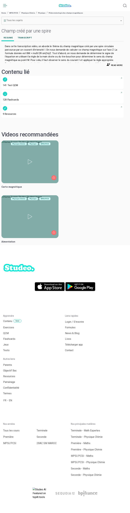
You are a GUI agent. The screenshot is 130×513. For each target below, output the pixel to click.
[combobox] (62, 21)
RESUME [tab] (8, 37)
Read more (117, 65)
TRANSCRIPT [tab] (25, 37)
